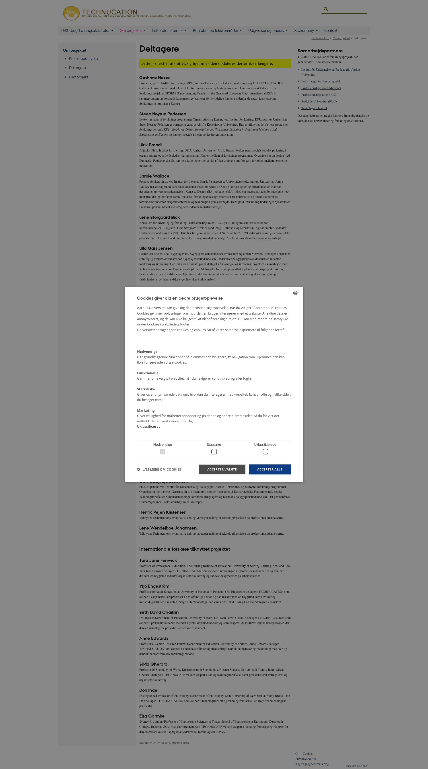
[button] (159, 469)
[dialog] (214, 384)
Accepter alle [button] (269, 469)
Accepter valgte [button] (222, 469)
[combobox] (295, 293)
